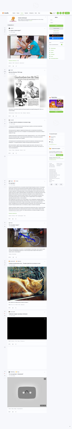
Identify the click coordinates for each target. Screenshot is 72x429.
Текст (24, 150)
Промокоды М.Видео (52, 171)
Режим (13, 150)
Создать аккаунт (56, 28)
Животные (22, 304)
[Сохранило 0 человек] (13, 257)
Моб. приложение (52, 166)
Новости (21, 150)
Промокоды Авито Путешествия (54, 178)
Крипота (10, 215)
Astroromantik (12, 311)
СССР (16, 215)
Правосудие (17, 150)
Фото (19, 304)
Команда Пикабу (52, 165)
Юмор (13, 408)
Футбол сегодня (51, 180)
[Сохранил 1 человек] (13, 153)
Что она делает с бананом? (16, 374)
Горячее (30, 20)
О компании (58, 165)
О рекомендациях (59, 164)
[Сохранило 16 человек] (13, 116)
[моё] (9, 304)
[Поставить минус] (5, 32)
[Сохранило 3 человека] (13, 66)
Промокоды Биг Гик (52, 169)
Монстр (13, 215)
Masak (11, 222)
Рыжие (16, 304)
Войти (67, 13)
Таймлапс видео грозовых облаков (18, 314)
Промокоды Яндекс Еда (53, 176)
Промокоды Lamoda (52, 170)
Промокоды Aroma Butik (53, 173)
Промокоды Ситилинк (52, 177)
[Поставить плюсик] (5, 28)
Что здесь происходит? (15, 30)
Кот (14, 304)
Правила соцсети (59, 163)
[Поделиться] (16, 66)
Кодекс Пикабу (51, 164)
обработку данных (56, 158)
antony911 (12, 28)
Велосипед (14, 254)
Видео (15, 408)
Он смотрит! (12, 183)
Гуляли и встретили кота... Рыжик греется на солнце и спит (24, 263)
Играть (56, 111)
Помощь (50, 163)
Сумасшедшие (20, 215)
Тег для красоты (20, 408)
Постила (50, 179)
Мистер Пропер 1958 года (15, 72)
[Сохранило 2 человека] (12, 218)
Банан (10, 408)
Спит (12, 304)
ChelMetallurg (12, 371)
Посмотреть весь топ (52, 144)
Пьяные (10, 150)
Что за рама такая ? (14, 225)
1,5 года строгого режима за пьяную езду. (20, 122)
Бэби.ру (50, 181)
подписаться (59, 155)
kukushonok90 (12, 261)
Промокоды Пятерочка (53, 172)
